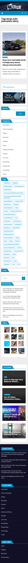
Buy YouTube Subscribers (9, 214)
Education (6, 137)
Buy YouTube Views (8, 217)
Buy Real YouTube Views (16, 211)
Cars (16, 217)
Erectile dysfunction (8, 237)
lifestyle (19, 247)
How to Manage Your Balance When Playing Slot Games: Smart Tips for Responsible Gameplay (13, 290)
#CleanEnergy (7, 182)
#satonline (16, 204)
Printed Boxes (7, 254)
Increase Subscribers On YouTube (11, 244)
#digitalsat (15, 182)
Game (4, 145)
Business (6, 211)
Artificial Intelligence (8, 207)
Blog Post (4, 553)
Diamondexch (7, 227)
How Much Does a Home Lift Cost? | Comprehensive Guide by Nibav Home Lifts (14, 309)
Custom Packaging (8, 224)
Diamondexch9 (16, 227)
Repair (14, 254)
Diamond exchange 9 (8, 231)
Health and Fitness (8, 149)
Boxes (17, 207)
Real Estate (6, 162)
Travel (4, 174)
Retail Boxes (6, 257)
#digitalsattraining (8, 186)
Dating (5, 133)
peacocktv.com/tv (18, 251)
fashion (17, 237)
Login (2, 546)
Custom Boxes (7, 221)
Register (3, 549)
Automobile (6, 125)
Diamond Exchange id (8, 234)
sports (15, 260)
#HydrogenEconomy (19, 186)
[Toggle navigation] (25, 13)
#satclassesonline (19, 201)
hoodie (11, 241)
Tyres (18, 264)
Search (5, 108)
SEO (13, 257)
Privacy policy (5, 557)
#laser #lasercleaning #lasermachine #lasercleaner (12, 197)
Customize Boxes (17, 221)
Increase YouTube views (9, 247)
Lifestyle (5, 57)
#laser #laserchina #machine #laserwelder (13, 192)
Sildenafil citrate (7, 260)
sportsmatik (6, 264)
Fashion (5, 141)
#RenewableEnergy (8, 201)
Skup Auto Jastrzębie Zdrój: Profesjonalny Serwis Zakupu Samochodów (14, 62)
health (5, 241)
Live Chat (5, 157)
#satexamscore (7, 204)
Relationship (6, 166)
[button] (22, 13)
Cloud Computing (8, 129)
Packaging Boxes (8, 251)
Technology (6, 170)
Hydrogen (17, 241)
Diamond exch (18, 224)
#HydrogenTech (7, 189)
